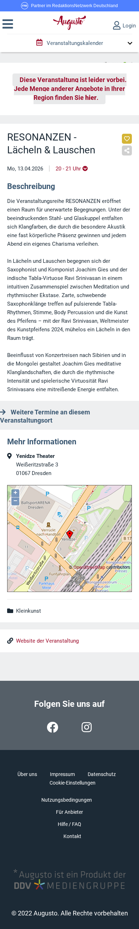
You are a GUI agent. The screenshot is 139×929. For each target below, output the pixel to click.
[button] (7, 24)
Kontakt (72, 836)
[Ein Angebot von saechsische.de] (117, 61)
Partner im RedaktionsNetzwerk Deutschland (74, 5)
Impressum (62, 774)
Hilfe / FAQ (69, 824)
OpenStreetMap (89, 567)
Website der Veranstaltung (47, 641)
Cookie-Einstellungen (73, 783)
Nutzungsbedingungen (66, 800)
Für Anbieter (69, 812)
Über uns (27, 774)
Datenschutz (102, 774)
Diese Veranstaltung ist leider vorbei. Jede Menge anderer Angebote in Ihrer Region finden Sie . (70, 88)
